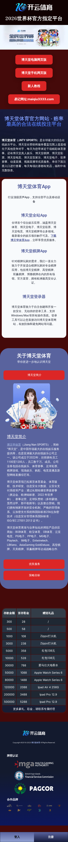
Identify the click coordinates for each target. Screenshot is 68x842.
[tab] (34, 375)
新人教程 (34, 86)
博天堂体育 (14, 444)
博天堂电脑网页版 (34, 59)
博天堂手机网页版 (34, 73)
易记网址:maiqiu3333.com (34, 99)
